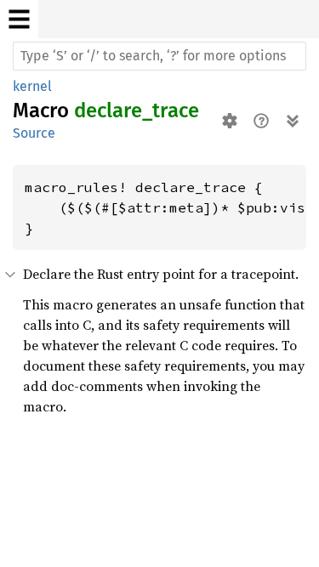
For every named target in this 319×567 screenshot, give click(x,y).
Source (34, 133)
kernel (32, 86)
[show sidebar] (19, 19)
